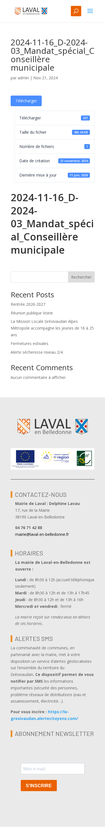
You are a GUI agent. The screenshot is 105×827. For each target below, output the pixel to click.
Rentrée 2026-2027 (28, 304)
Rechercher (81, 277)
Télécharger (26, 100)
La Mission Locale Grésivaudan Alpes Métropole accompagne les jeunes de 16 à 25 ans (52, 328)
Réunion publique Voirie (32, 313)
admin (23, 77)
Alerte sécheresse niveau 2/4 (37, 352)
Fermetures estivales (29, 343)
